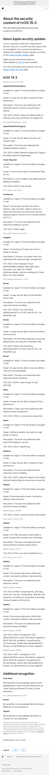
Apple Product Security (13, 69)
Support (9, 756)
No (24, 750)
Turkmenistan (6, 765)
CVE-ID (21, 62)
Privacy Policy (17, 771)
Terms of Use (6, 771)
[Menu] (46, 8)
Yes (15, 750)
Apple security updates (19, 55)
